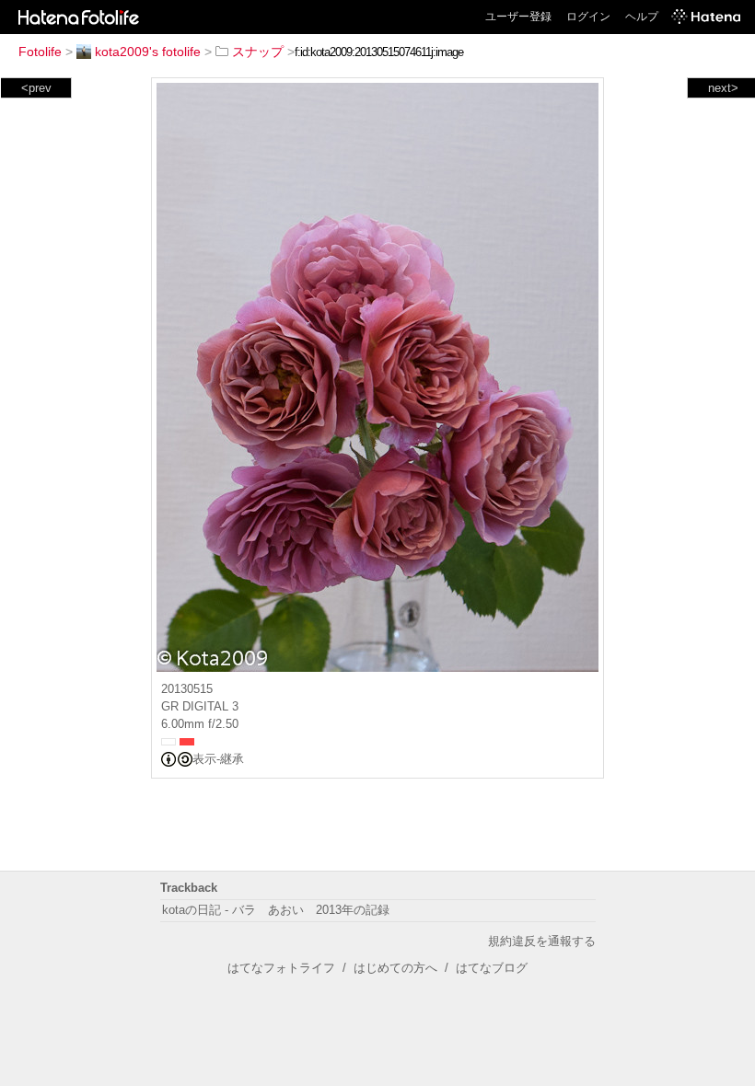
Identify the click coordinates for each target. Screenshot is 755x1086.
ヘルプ (641, 16)
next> (723, 88)
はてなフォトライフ (281, 968)
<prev (36, 88)
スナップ (258, 51)
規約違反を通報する (542, 941)
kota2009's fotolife (148, 51)
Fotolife (40, 51)
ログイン (588, 16)
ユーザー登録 (518, 16)
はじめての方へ (395, 968)
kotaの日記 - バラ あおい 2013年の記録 (275, 910)
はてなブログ (492, 968)
